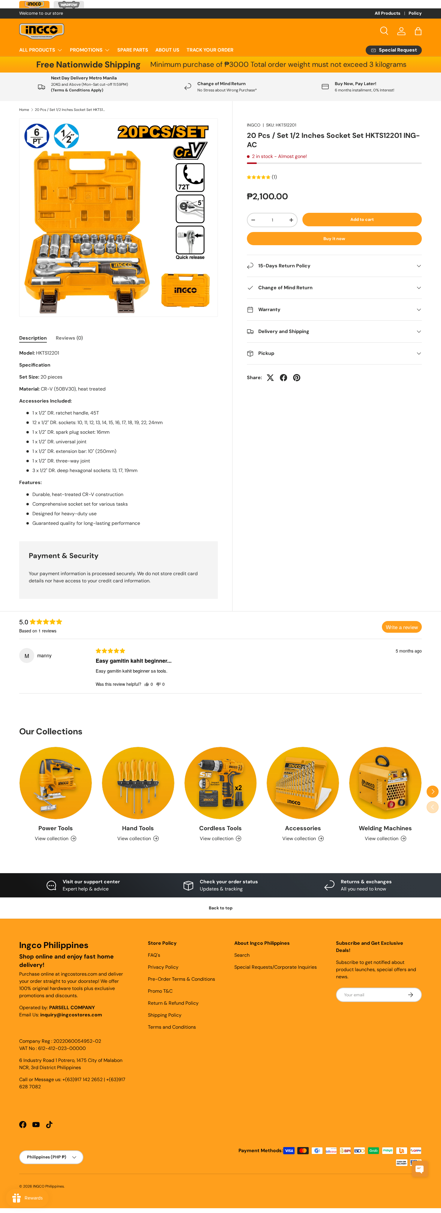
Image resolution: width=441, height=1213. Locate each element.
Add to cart (362, 219)
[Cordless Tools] (220, 783)
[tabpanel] (118, 438)
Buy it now (334, 238)
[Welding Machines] (385, 783)
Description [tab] (33, 338)
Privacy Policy (163, 967)
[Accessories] (303, 783)
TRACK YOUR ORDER (210, 50)
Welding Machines (385, 828)
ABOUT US (167, 50)
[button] (418, 31)
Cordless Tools (220, 828)
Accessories (303, 828)
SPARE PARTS (132, 50)
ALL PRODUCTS (37, 50)
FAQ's (154, 955)
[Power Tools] (56, 783)
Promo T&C (160, 991)
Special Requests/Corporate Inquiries (275, 967)
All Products (387, 13)
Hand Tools (138, 828)
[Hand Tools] (138, 783)
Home (24, 109)
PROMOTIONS (86, 50)
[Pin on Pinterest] (296, 377)
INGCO (253, 125)
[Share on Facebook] (283, 377)
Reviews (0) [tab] (69, 338)
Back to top (220, 908)
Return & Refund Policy (173, 1003)
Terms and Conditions (172, 1027)
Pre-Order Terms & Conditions (181, 979)
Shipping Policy (165, 1015)
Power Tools (55, 828)
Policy (415, 13)
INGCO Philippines (48, 1186)
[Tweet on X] (270, 377)
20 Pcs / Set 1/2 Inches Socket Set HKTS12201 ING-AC (71, 109)
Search (242, 955)
